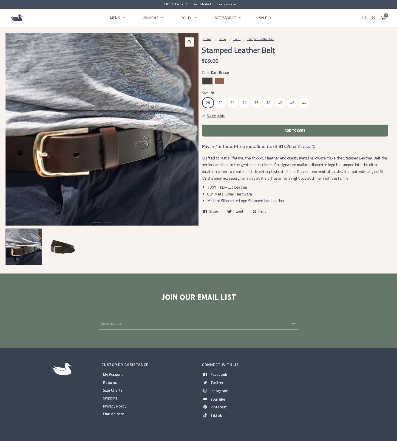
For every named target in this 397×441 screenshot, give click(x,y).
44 (304, 102)
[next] (189, 147)
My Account (113, 374)
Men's (115, 17)
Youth (186, 17)
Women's (151, 17)
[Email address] (293, 323)
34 (244, 102)
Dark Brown (207, 81)
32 (232, 102)
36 (256, 102)
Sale (263, 17)
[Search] (364, 18)
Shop (222, 39)
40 (280, 102)
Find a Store (113, 414)
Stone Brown (219, 81)
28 (208, 102)
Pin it (262, 211)
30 (220, 102)
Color (237, 39)
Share (213, 211)
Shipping (110, 398)
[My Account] (373, 18)
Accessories (225, 17)
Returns (110, 382)
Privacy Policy (114, 406)
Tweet (239, 211)
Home (207, 39)
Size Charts (113, 390)
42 (292, 102)
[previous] (15, 147)
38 (268, 102)
